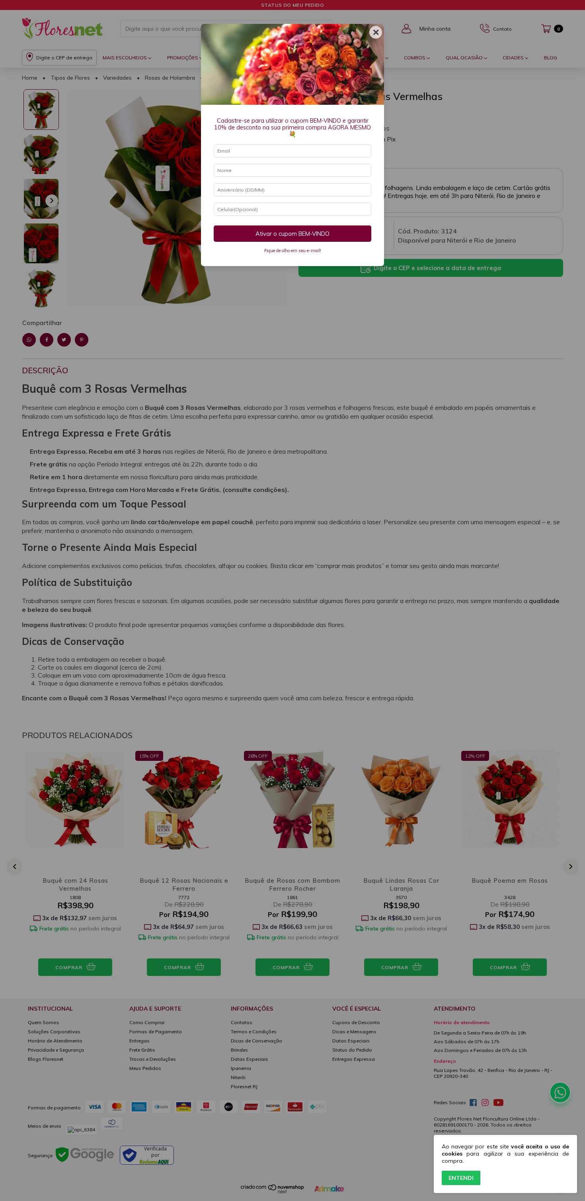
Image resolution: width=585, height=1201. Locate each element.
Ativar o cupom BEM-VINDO (292, 233)
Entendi (461, 1177)
